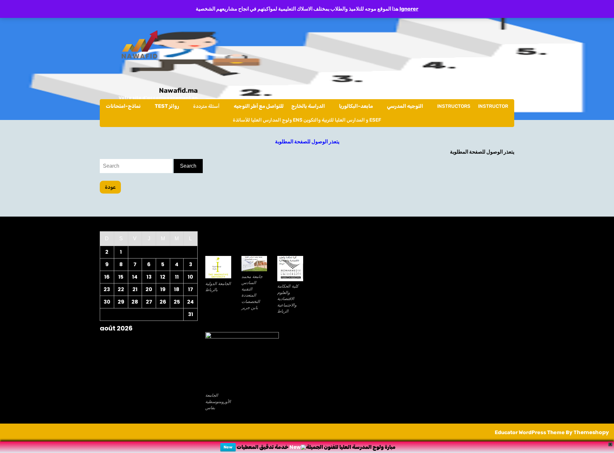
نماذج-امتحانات (123, 106)
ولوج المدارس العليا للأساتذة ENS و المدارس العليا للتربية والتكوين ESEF (307, 120)
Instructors (453, 106)
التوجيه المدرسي (405, 106)
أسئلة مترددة (206, 106)
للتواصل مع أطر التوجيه (259, 106)
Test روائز (167, 106)
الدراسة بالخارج (308, 106)
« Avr (146, 339)
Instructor (493, 106)
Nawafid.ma (178, 90)
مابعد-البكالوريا (356, 106)
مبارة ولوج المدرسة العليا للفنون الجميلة (351, 447)
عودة (113, 189)
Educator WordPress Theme (530, 432)
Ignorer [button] (408, 9)
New (228, 447)
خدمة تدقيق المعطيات (262, 447)
